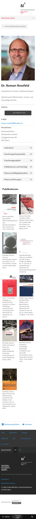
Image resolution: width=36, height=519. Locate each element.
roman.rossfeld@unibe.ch (11, 123)
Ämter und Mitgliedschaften (16, 173)
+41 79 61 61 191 (19, 113)
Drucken (28, 424)
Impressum (5, 479)
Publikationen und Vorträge (15, 166)
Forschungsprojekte (12, 160)
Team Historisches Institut (15, 26)
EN (20, 450)
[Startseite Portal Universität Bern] (28, 7)
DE (15, 450)
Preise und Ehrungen (12, 179)
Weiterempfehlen (11, 424)
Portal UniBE (18, 517)
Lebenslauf (8, 147)
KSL (14, 438)
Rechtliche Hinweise (8, 483)
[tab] (18, 147)
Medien (25, 432)
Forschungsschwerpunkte (14, 154)
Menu (7, 516)
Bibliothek (13, 432)
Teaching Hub (25, 438)
